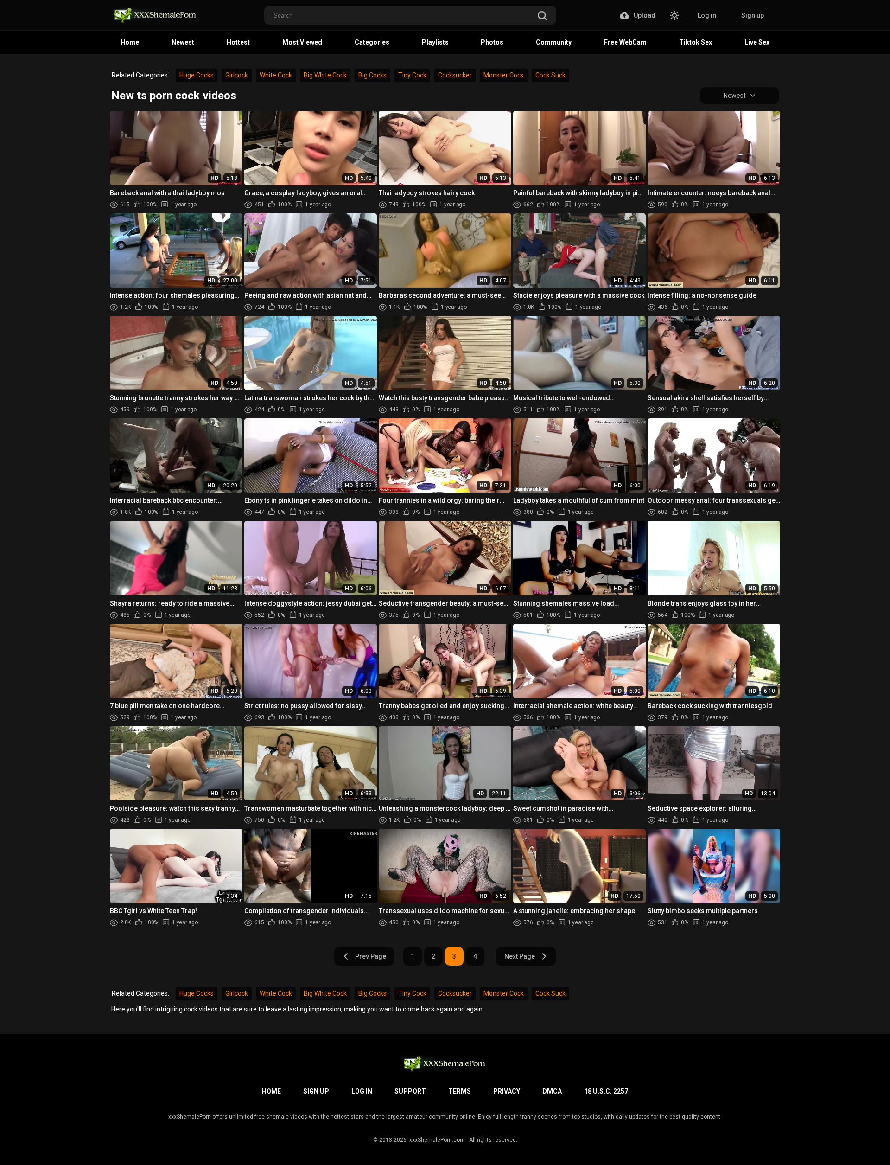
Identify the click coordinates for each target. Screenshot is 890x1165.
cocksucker (455, 75)
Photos (492, 42)
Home (130, 42)
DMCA (552, 1091)
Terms (459, 1091)
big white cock (325, 75)
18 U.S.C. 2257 (606, 1091)
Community (554, 42)
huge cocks (196, 75)
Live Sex (756, 42)
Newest (183, 42)
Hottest (238, 42)
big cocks (372, 75)
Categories (372, 42)
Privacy (506, 1091)
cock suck (550, 75)
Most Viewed (302, 42)
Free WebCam (625, 42)
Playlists (435, 42)
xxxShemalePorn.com (437, 1140)
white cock (276, 75)
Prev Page (370, 956)
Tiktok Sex (695, 42)
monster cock (503, 75)
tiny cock (412, 75)
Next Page (519, 956)
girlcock (236, 75)
